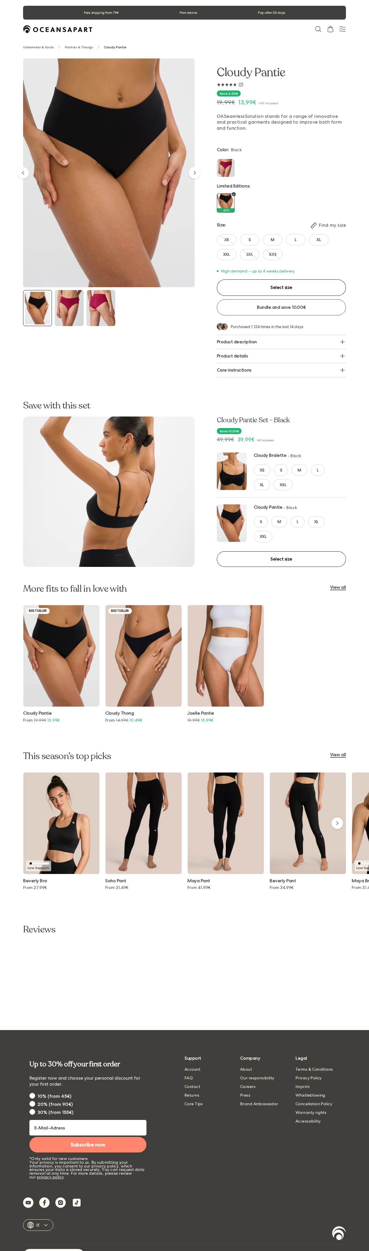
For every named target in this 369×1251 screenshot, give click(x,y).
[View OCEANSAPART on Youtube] (28, 1202)
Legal (301, 1058)
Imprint (302, 1086)
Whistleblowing (310, 1095)
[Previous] (23, 173)
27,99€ (35, 887)
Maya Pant (198, 881)
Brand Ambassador (259, 1103)
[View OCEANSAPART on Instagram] (60, 1202)
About (246, 1069)
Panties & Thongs (79, 47)
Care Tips (193, 1103)
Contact (192, 1086)
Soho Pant (115, 881)
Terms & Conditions (314, 1069)
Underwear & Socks (38, 47)
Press (245, 1095)
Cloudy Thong (119, 713)
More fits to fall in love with (75, 588)
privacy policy (50, 1177)
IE (38, 1225)
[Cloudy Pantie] (37, 308)
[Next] (194, 173)
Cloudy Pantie (268, 507)
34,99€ (282, 887)
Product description (237, 342)
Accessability (308, 1121)
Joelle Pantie (200, 713)
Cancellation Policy (313, 1103)
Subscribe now (88, 1145)
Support (192, 1058)
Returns (191, 1095)
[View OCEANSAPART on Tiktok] (76, 1202)
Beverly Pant (283, 881)
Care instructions (234, 370)
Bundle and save (281, 307)
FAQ (188, 1077)
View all (338, 587)
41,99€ (199, 887)
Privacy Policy (308, 1077)
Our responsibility (257, 1077)
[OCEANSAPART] (57, 29)
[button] (318, 29)
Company (250, 1058)
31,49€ (117, 887)
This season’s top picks (67, 756)
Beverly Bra (35, 881)
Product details (232, 356)
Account (192, 1069)
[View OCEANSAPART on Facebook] (44, 1202)
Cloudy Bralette (270, 455)
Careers (247, 1086)
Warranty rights (310, 1112)
